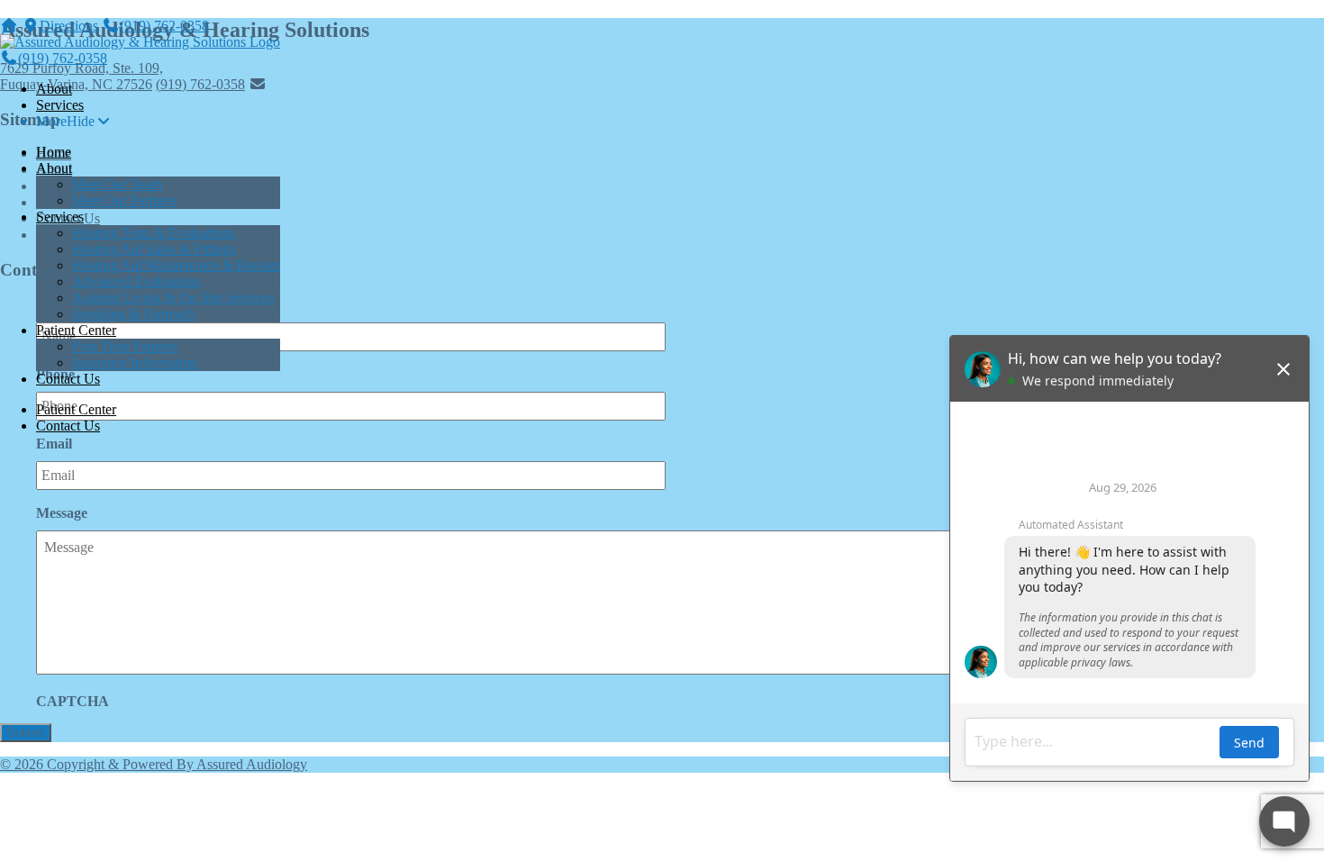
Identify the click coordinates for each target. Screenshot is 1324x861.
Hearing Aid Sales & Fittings (154, 249)
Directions (69, 25)
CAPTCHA (72, 701)
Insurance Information (134, 362)
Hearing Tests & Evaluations (153, 232)
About (54, 88)
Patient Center (76, 330)
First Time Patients (124, 346)
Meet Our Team (117, 184)
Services (60, 105)
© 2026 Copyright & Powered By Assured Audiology (153, 764)
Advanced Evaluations (136, 281)
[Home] (9, 25)
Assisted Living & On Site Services (173, 297)
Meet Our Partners (124, 200)
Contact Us (68, 378)
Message (61, 513)
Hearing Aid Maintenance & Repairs (176, 265)
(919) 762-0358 (164, 25)
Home (53, 151)
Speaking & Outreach (133, 314)
